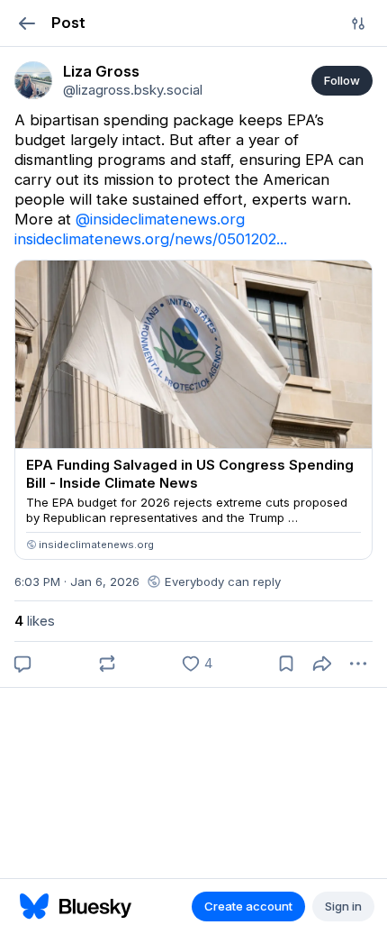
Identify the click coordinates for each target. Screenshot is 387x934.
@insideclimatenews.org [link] (160, 219)
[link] (33, 80)
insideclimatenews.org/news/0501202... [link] (150, 239)
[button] (26, 23)
